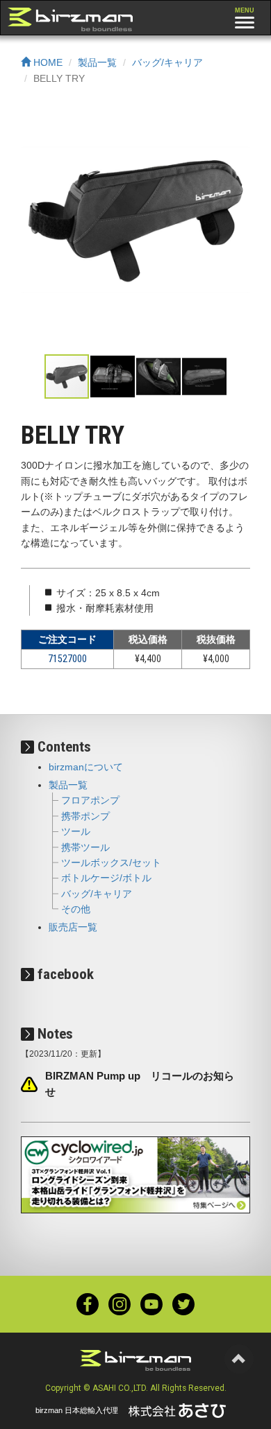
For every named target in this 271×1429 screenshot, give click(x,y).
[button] (238, 225)
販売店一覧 (73, 927)
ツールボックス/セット (111, 862)
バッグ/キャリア (167, 62)
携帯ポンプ (85, 816)
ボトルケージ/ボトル (106, 877)
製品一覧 (97, 62)
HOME (47, 62)
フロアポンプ (90, 800)
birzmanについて (86, 766)
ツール (75, 831)
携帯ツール (85, 847)
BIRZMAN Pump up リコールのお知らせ (139, 1084)
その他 (75, 909)
